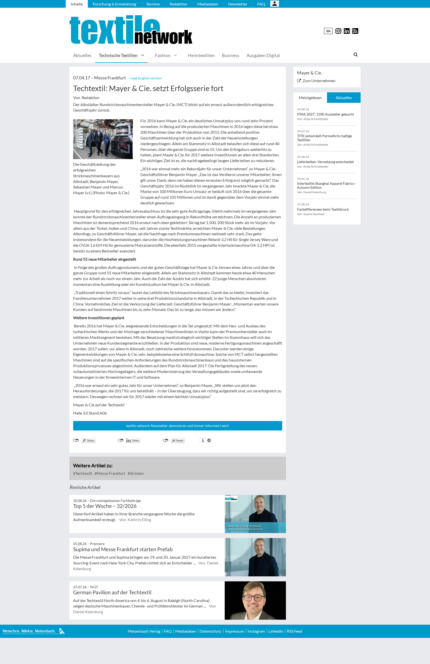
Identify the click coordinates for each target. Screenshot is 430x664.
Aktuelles (82, 55)
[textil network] (131, 29)
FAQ (261, 3)
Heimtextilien (201, 55)
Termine (153, 3)
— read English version (144, 78)
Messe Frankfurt (110, 473)
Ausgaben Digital (263, 55)
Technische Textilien (118, 55)
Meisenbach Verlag (144, 631)
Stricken (136, 473)
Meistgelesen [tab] (310, 97)
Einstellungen (209, 440)
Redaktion (178, 3)
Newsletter (237, 3)
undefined (121, 440)
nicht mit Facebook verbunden (76, 440)
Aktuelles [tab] (344, 97)
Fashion (162, 55)
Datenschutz (210, 631)
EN (328, 31)
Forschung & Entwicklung (114, 3)
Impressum (234, 631)
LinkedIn (276, 631)
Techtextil (83, 473)
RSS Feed (294, 631)
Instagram (256, 631)
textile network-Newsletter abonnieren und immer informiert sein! (177, 425)
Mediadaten (207, 3)
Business (230, 55)
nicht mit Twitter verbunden (165, 440)
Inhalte (77, 3)
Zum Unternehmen (319, 80)
